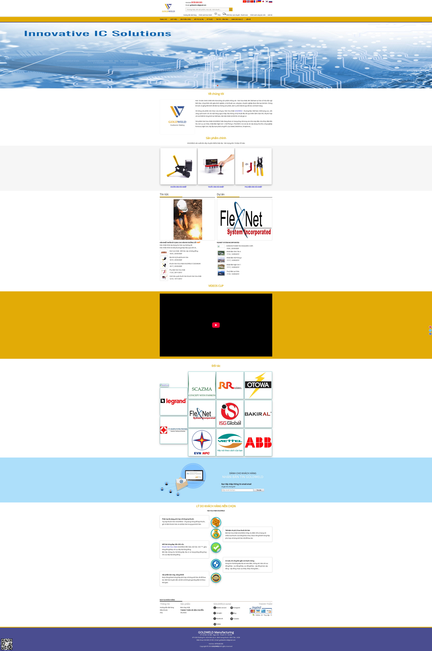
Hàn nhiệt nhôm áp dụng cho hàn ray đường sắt (178, 242)
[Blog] (231, 613)
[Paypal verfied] (260, 613)
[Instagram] (231, 607)
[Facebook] (214, 618)
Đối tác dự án (198, 19)
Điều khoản (164, 610)
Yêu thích (183, 613)
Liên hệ (270, 15)
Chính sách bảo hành (205, 15)
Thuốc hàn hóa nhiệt (216, 187)
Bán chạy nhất (185, 607)
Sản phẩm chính (185, 19)
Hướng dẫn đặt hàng (189, 15)
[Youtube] (231, 618)
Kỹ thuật (210, 19)
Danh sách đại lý (237, 19)
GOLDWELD (238, 111)
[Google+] (214, 613)
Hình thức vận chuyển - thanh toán (237, 15)
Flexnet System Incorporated (228, 242)
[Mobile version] (214, 607)
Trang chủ (163, 19)
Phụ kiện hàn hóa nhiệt (253, 187)
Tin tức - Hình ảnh (222, 19)
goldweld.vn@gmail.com (198, 5)
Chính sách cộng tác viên (258, 15)
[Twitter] (214, 624)
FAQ (218, 15)
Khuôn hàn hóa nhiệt (179, 187)
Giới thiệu (173, 19)
